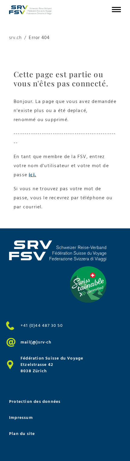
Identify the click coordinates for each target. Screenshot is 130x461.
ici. (32, 175)
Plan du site (22, 433)
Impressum (21, 417)
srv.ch (15, 38)
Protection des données (34, 401)
